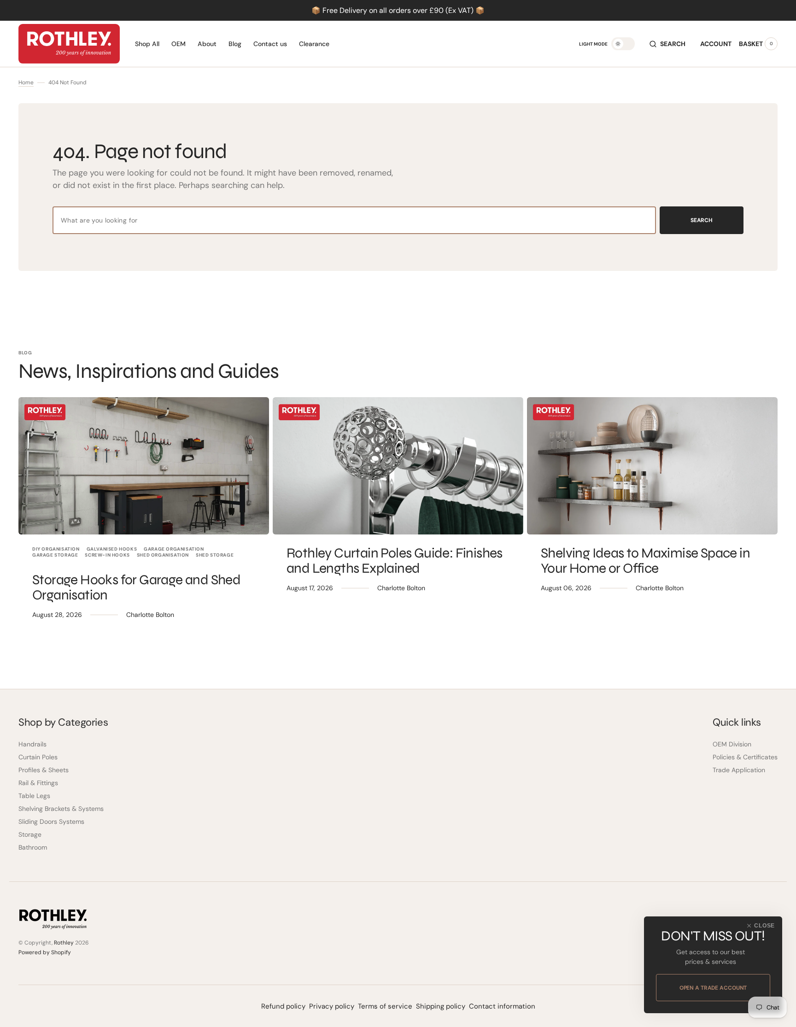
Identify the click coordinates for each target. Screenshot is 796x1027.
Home (26, 82)
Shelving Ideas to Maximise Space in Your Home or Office (645, 560)
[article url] (143, 465)
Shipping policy (440, 1006)
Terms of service (385, 1006)
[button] (667, 44)
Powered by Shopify (44, 952)
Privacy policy (331, 1006)
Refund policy (283, 1006)
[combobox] (354, 220)
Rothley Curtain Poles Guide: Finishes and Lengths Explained (395, 560)
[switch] (623, 43)
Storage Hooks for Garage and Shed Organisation (136, 587)
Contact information (502, 1006)
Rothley (64, 942)
